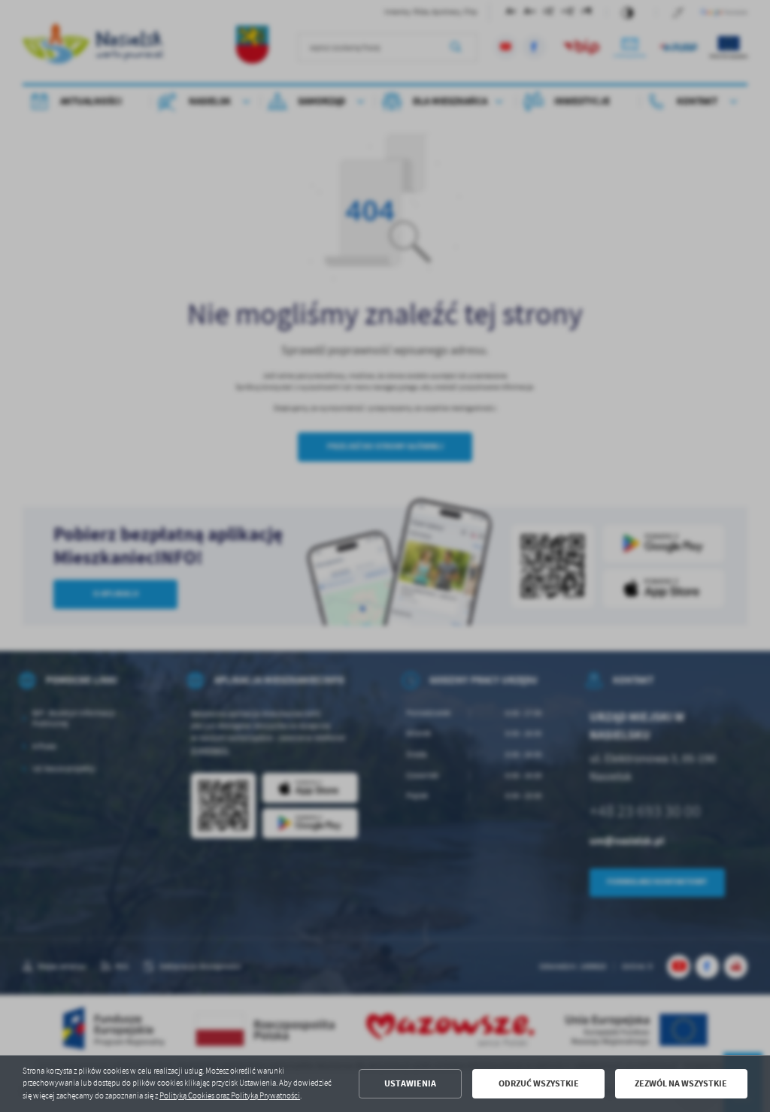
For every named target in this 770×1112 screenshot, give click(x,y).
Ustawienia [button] (410, 1083)
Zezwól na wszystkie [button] (681, 1083)
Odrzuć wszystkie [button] (539, 1083)
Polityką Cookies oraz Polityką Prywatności (229, 1096)
